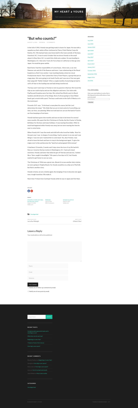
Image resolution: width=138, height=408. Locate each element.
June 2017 (90, 54)
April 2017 (91, 60)
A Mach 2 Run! (77, 220)
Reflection (48, 199)
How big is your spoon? (33, 346)
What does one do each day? (35, 336)
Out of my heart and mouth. (39, 370)
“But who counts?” (42, 38)
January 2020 (91, 47)
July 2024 (90, 40)
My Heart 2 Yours (69, 11)
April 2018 (91, 50)
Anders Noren (102, 402)
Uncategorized (34, 214)
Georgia (42, 42)
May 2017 (90, 57)
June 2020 (90, 44)
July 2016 (90, 80)
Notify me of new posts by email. (39, 291)
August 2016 (91, 77)
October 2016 (92, 70)
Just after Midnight (33, 220)
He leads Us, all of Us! (68, 199)
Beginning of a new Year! (34, 339)
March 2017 (91, 64)
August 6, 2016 (32, 42)
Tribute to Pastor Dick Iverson (35, 343)
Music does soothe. (42, 373)
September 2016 (92, 74)
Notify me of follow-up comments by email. (42, 287)
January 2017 (91, 67)
